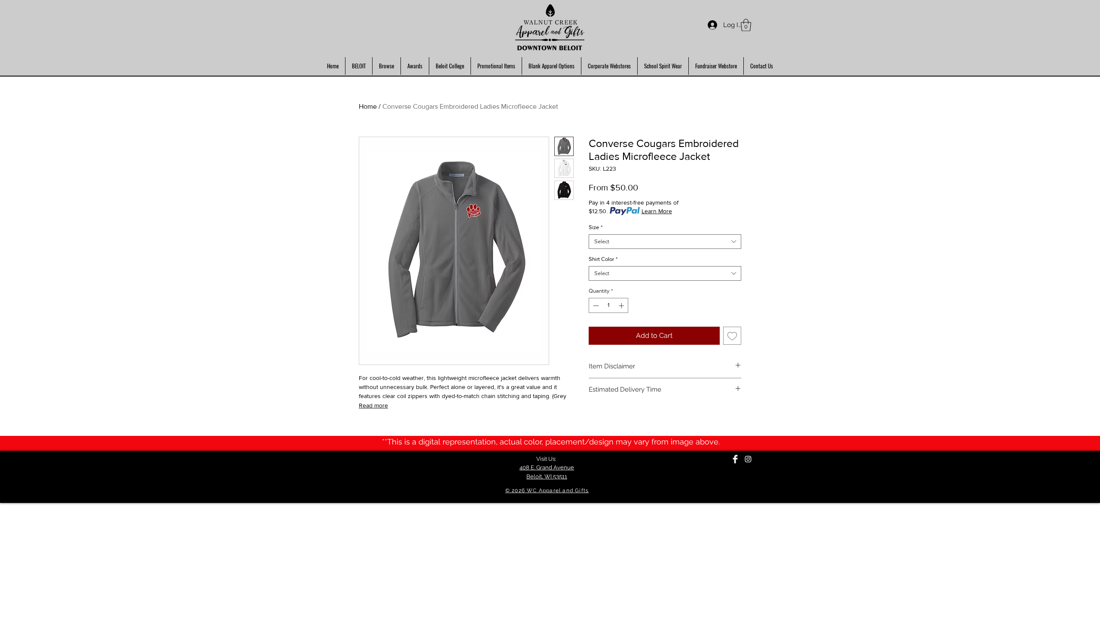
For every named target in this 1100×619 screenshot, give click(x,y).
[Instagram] (748, 459)
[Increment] (622, 305)
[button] (746, 25)
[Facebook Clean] (735, 459)
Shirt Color (603, 259)
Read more (373, 405)
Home (368, 106)
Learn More (657, 211)
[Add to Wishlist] (732, 336)
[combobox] (665, 241)
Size (595, 227)
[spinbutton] (608, 305)
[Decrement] (595, 305)
